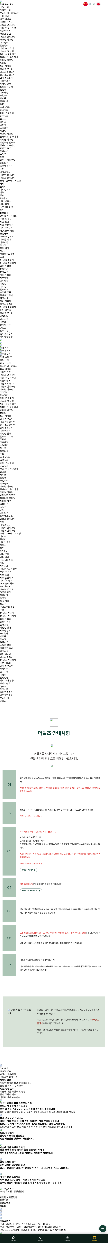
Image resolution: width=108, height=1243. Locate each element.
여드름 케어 (5, 239)
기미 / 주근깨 (6, 227)
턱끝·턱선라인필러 (9, 468)
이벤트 (3, 321)
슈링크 (3, 154)
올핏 (2, 195)
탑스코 (3, 119)
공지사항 (4, 319)
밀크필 (3, 245)
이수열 (3, 286)
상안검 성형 (5, 266)
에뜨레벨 (4, 92)
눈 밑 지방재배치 (8, 263)
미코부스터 (5, 80)
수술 (2, 610)
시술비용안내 (6, 22)
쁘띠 (2, 454)
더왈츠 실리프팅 (7, 36)
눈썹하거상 (5, 269)
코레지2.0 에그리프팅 (10, 180)
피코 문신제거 (6, 224)
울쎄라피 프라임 (7, 145)
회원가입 (6, 351)
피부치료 (4, 565)
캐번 (2, 169)
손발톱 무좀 (5, 292)
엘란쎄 (3, 89)
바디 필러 (4, 204)
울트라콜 (4, 101)
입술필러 (4, 45)
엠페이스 (4, 151)
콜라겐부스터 (6, 427)
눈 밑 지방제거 (7, 260)
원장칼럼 (4, 677)
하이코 (3, 122)
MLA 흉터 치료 (7, 230)
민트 (2, 157)
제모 (2, 210)
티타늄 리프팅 (6, 60)
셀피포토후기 (6, 333)
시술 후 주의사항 (8, 27)
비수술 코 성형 (7, 51)
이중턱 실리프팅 (7, 174)
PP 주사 (4, 198)
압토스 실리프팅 (7, 160)
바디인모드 (5, 189)
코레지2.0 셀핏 (7, 254)
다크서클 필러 (6, 304)
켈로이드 (4, 289)
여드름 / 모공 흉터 (8, 216)
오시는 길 (4, 698)
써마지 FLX (5, 148)
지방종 (3, 283)
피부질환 (4, 630)
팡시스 (3, 251)
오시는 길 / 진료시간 (9, 13)
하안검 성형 (5, 274)
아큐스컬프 (5, 172)
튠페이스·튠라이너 (9, 57)
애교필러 (4, 42)
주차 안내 (4, 16)
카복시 (3, 192)
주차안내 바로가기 (27, 870)
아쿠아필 (4, 242)
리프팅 (3, 483)
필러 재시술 (5, 66)
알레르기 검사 (6, 295)
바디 (2, 536)
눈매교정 (4, 271)
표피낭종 (4, 280)
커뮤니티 (4, 668)
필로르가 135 (6, 86)
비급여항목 (5, 30)
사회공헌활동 (6, 336)
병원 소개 (4, 7)
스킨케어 (4, 586)
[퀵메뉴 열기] (102, 1228)
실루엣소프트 (6, 166)
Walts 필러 (5, 107)
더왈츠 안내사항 (7, 25)
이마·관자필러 (7, 48)
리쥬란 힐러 (5, 83)
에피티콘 (4, 163)
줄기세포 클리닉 (7, 74)
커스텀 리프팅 (6, 39)
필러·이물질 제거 (8, 54)
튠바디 (3, 63)
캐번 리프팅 (5, 310)
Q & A (3, 327)
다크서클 (4, 651)
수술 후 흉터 (6, 219)
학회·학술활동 (7, 680)
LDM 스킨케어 (7, 236)
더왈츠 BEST (6, 383)
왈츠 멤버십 (5, 19)
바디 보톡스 (5, 201)
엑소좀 (3, 98)
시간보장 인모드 (7, 142)
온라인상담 (5, 324)
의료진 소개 (5, 10)
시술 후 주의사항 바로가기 (30, 891)
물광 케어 (4, 248)
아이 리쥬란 (5, 301)
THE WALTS (6, 357)
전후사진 (4, 330)
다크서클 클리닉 (7, 72)
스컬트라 (4, 95)
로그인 (5, 348)
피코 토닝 (4, 221)
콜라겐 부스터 (6, 69)
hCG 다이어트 (6, 207)
